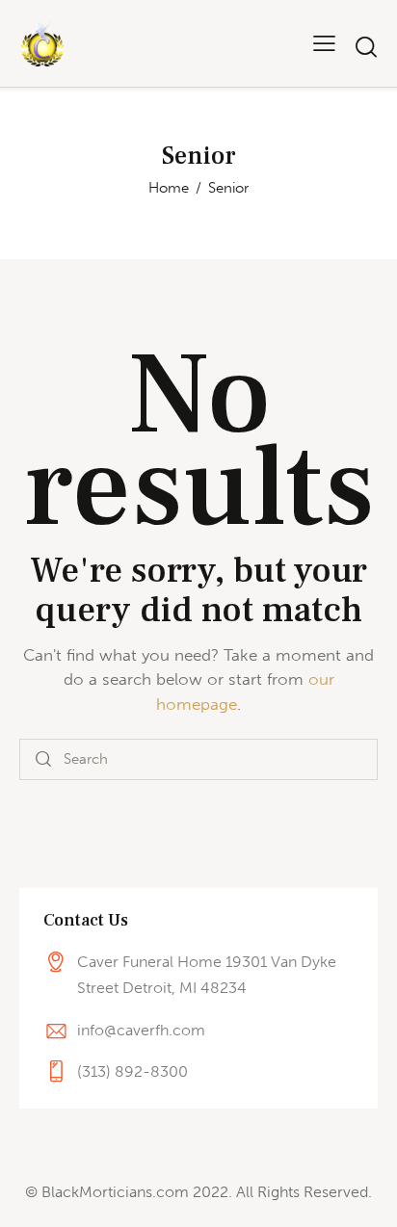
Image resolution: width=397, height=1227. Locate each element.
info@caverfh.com (141, 1030)
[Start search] (366, 47)
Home (168, 187)
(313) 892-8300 (132, 1071)
